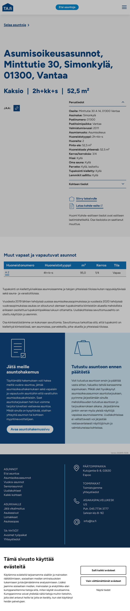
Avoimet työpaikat (15, 535)
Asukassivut (11, 513)
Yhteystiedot (12, 539)
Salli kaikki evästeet (103, 570)
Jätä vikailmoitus (14, 508)
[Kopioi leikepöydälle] (16, 108)
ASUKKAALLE (12, 504)
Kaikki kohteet (13, 495)
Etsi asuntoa (11, 473)
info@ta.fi (90, 521)
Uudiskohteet (12, 490)
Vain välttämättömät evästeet (103, 580)
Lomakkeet (11, 517)
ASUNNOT (11, 469)
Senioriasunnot (13, 486)
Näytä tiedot (103, 589)
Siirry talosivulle (86, 198)
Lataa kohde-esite (88, 206)
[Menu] (124, 7)
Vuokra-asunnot (14, 482)
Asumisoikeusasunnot (17, 478)
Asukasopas (11, 521)
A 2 (7, 272)
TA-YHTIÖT (11, 531)
